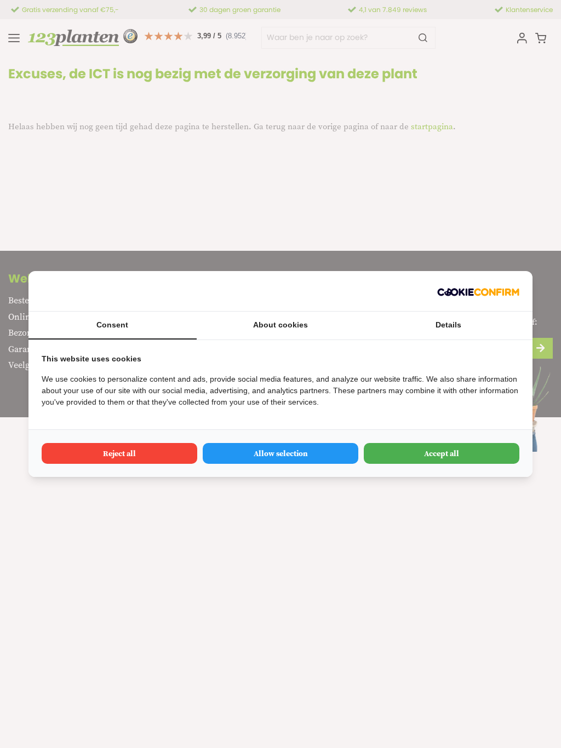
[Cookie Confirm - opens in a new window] (478, 291)
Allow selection (281, 453)
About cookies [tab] (280, 324)
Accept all (441, 453)
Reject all (119, 453)
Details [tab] (448, 324)
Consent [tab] (112, 324)
